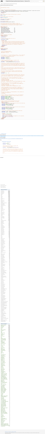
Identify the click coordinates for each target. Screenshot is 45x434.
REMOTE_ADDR (5, 349)
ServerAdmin (5, 287)
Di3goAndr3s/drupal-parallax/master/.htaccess (10, 3)
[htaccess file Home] (2, 1)
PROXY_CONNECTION (5, 377)
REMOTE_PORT (5, 416)
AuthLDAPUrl (5, 282)
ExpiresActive (12, 135)
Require (5, 206)
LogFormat (5, 281)
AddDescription (5, 254)
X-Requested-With (5, 350)
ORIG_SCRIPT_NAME (5, 411)
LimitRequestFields (5, 312)
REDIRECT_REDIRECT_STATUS (5, 424)
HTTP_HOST (3, 138)
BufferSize (5, 316)
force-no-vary (5, 336)
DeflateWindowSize (5, 321)
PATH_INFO (5, 367)
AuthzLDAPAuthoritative (5, 288)
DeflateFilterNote (5, 274)
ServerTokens (5, 216)
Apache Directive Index (3, 185)
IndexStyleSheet (5, 257)
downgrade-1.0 (5, 358)
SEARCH (5, 366)
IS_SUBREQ (5, 372)
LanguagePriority (5, 265)
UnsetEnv (5, 275)
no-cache (5, 346)
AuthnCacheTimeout (5, 317)
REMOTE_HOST (5, 369)
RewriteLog (5, 283)
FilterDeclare (5, 230)
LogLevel (5, 294)
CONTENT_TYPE (5, 363)
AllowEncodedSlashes (5, 298)
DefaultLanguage (5, 243)
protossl (11, 138)
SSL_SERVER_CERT (5, 402)
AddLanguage (5, 256)
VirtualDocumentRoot (2, 136)
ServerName (5, 255)
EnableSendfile (5, 297)
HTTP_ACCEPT (5, 361)
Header (19, 135)
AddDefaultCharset (5, 205)
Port (5, 218)
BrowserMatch (5, 217)
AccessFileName (5, 296)
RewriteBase (31, 135)
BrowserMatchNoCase (5, 270)
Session (5, 224)
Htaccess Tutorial (3, 184)
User (5, 211)
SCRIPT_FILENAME (5, 329)
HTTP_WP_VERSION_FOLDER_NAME (5, 425)
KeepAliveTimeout (5, 320)
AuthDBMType (5, 309)
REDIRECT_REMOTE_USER (5, 407)
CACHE (5, 351)
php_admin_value (5, 253)
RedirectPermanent (5, 252)
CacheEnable (5, 314)
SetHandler (5, 234)
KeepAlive (5, 244)
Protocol (5, 245)
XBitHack (5, 263)
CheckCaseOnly (5, 286)
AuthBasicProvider (5, 250)
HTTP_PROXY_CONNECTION (5, 401)
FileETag (5, 207)
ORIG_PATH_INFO (5, 420)
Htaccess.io (6, 431)
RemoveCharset (5, 271)
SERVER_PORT (5, 334)
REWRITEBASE (5, 357)
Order (22, 135)
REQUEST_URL (5, 380)
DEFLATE (5, 327)
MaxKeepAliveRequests (5, 302)
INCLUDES (5, 330)
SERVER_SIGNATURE (5, 405)
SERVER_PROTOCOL (5, 406)
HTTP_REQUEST (5, 385)
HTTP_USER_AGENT (5, 339)
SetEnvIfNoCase (5, 209)
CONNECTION (5, 371)
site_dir (5, 414)
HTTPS (6, 138)
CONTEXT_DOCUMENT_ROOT (5, 423)
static (5, 331)
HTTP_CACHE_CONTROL (5, 382)
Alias (5, 235)
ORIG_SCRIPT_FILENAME (5, 412)
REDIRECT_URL (5, 381)
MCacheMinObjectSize (5, 303)
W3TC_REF (5, 370)
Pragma (5, 345)
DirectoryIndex (5, 135)
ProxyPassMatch (5, 289)
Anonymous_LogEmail (5, 308)
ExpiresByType (5, 204)
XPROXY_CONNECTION (5, 378)
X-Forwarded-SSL (5, 418)
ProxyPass (5, 277)
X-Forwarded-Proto (5, 354)
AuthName (5, 222)
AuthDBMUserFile (5, 299)
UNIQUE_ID (5, 419)
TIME (5, 332)
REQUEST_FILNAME (5, 388)
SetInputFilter (5, 291)
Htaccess (10, 431)
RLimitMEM (5, 310)
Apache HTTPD (14, 431)
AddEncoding (5, 210)
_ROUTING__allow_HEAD (5, 373)
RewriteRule (42, 135)
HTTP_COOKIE (5, 347)
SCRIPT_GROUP (5, 408)
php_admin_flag (5, 285)
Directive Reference (3, 186)
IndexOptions (5, 240)
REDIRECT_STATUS (5, 338)
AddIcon (5, 251)
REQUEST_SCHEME (5, 390)
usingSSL (5, 394)
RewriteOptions (5, 227)
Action (5, 236)
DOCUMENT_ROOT (5, 343)
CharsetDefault (5, 262)
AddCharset (5, 213)
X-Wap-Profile (5, 355)
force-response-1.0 (5, 362)
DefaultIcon (5, 258)
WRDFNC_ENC (5, 386)
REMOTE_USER (5, 359)
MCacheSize (5, 306)
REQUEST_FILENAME (15, 138)
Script (5, 199)
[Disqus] (22, 170)
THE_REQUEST (5, 342)
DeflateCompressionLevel (5, 261)
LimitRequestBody (5, 246)
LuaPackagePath (5, 293)
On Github (2, 133)
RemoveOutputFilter (5, 290)
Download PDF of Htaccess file (6, 141)
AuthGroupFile (5, 232)
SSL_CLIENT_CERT (5, 403)
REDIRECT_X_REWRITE (5, 389)
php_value (27, 135)
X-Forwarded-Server (5, 400)
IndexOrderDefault (5, 260)
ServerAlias (5, 300)
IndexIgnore (5, 221)
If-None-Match (5, 368)
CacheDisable (5, 284)
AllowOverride (5, 231)
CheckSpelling (5, 259)
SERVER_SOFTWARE (5, 404)
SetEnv (5, 219)
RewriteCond (35, 135)
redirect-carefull (5, 392)
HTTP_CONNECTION (5, 384)
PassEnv (5, 278)
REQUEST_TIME (5, 409)
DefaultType (5, 269)
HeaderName (5, 249)
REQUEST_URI (21, 138)
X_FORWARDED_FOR (5, 376)
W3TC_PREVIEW (5, 360)
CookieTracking (5, 295)
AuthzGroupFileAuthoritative (5, 301)
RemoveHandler (5, 238)
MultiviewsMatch (5, 292)
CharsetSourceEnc (5, 264)
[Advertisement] (22, 126)
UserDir (5, 266)
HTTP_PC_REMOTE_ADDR (5, 379)
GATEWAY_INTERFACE (5, 396)
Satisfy (5, 215)
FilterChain (5, 228)
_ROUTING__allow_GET (5, 374)
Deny (2, 135)
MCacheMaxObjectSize (5, 304)
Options (21, 135)
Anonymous (5, 239)
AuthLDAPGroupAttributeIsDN (5, 318)
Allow (2, 3)
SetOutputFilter (5, 212)
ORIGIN (5, 335)
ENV (0, 138)
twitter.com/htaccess (3, 187)
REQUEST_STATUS (5, 410)
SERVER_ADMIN (5, 364)
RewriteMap (5, 273)
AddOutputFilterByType (5, 202)
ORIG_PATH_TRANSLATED (5, 413)
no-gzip (9, 138)
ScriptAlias (5, 279)
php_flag (24, 135)
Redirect (29, 135)
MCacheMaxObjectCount (5, 305)
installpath (5, 415)
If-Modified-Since (5, 365)
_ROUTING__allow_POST (5, 375)
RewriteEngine (38, 135)
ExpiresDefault (16, 135)
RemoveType (5, 248)
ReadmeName (5, 247)
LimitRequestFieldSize (5, 313)
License (5, 133)
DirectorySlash (5, 242)
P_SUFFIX (5, 393)
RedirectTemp (5, 223)
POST (5, 337)
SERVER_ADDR (5, 341)
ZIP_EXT (5, 417)
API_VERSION (5, 398)
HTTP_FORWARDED (5, 399)
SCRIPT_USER (5, 421)
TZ (5, 353)
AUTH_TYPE (5, 397)
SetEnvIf (5, 214)
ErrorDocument (9, 135)
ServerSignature (5, 226)
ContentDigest (5, 267)
